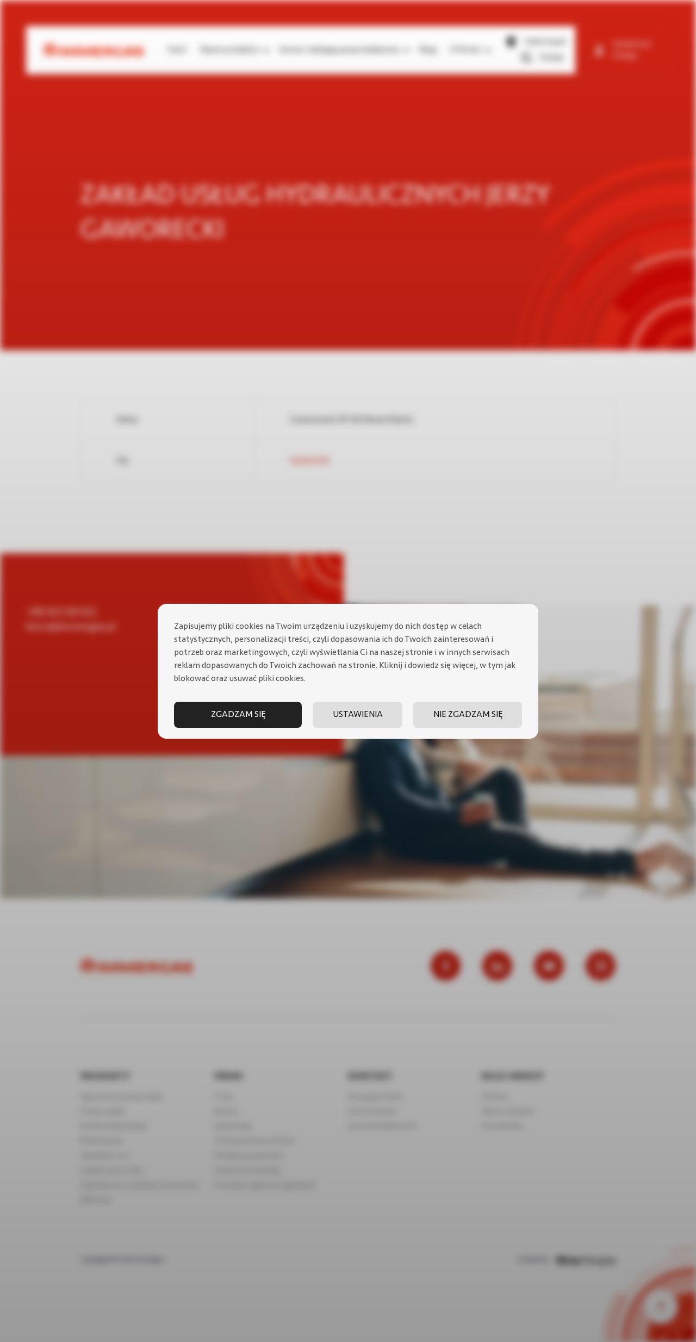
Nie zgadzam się (467, 714)
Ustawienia (358, 714)
